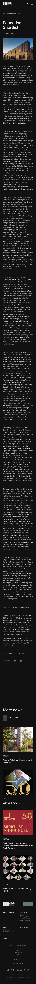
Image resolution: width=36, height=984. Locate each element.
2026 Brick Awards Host (13, 803)
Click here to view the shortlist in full (16, 607)
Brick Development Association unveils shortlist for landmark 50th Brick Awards (18, 845)
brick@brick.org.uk (18, 963)
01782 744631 (18, 959)
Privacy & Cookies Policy (18, 974)
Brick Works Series (8, 932)
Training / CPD (24, 917)
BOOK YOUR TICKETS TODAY (13, 654)
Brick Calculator (25, 920)
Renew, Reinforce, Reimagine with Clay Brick (18, 761)
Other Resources (25, 919)
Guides (22, 915)
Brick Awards (7, 930)
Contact (27, 904)
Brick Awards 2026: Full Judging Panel (17, 889)
